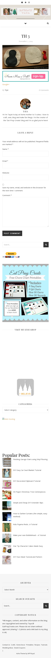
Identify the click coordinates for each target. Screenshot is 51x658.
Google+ (5, 84)
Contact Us (6, 645)
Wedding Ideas (7, 648)
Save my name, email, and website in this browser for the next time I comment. (24, 189)
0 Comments (44, 90)
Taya (6, 90)
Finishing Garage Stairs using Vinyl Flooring (30, 459)
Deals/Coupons (19, 648)
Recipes (37, 645)
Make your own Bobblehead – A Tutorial (29, 535)
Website (5, 173)
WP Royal (31, 653)
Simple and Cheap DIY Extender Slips (28, 502)
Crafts (13, 645)
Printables (30, 645)
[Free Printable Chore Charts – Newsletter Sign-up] (25, 293)
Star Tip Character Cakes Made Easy (28, 546)
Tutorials (44, 645)
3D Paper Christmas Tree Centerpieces (29, 492)
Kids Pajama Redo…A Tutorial (25, 524)
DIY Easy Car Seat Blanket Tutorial (27, 470)
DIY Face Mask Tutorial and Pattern (27, 557)
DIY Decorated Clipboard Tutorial (26, 481)
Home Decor (20, 645)
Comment (7, 195)
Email (5, 161)
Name (5, 149)
